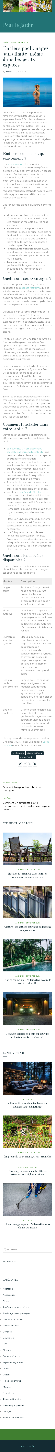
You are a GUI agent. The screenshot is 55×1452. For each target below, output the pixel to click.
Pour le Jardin (27, 1446)
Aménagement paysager (16, 1313)
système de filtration (30, 492)
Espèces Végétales (13, 1362)
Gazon (6, 1374)
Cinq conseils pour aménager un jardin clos (27, 1157)
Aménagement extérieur (15, 42)
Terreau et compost (13, 1417)
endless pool (15, 164)
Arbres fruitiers (10, 1325)
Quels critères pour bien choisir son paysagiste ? (22, 789)
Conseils (27, 1099)
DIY (5, 1344)
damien (9, 72)
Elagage (7, 1350)
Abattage (8, 1288)
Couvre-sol (8, 1338)
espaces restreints (30, 288)
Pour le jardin (18, 25)
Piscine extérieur (34, 753)
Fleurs (6, 1368)
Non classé (9, 1393)
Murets (6, 1387)
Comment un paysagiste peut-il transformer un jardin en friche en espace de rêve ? (26, 806)
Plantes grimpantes (27, 1167)
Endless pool (18, 753)
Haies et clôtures (12, 1380)
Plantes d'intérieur (12, 1399)
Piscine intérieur (27, 757)
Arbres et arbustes (13, 1319)
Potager (7, 1411)
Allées (6, 1301)
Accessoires (9, 1295)
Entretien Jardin (11, 1356)
